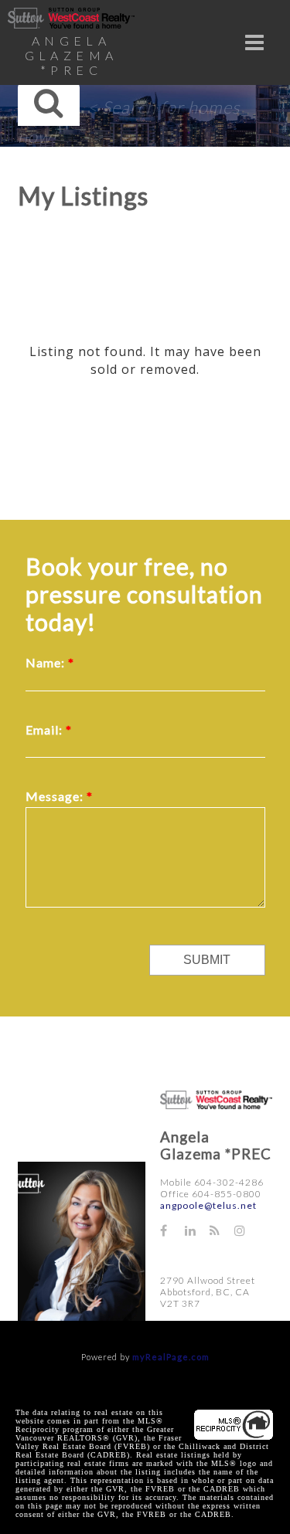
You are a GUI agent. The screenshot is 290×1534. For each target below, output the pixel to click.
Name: (47, 662)
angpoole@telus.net (208, 1205)
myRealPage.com (171, 1357)
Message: (56, 796)
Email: (46, 729)
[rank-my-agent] (174, 1256)
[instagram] (246, 1230)
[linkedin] (197, 1230)
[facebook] (172, 1230)
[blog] (222, 1230)
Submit (206, 959)
